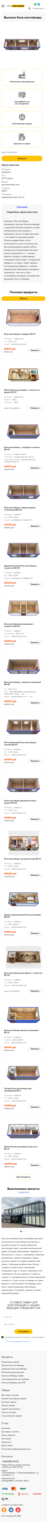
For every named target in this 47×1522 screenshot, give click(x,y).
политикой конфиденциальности (17, 1341)
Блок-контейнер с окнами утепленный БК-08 (22, 683)
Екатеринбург (38, 8)
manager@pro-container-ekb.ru (15, 1481)
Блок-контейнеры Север (13, 1376)
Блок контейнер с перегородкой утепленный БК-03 (19, 509)
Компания (6, 1428)
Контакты (7, 1456)
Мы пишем (6, 1439)
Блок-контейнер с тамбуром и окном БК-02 (22, 448)
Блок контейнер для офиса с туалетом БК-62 (23, 974)
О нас (5, 1423)
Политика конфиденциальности (16, 1449)
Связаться (6, 1442)
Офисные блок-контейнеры (14, 1369)
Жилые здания (8, 1405)
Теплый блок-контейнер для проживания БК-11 (17, 1089)
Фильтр (23, 298)
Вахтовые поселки (10, 1395)
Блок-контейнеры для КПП (14, 1383)
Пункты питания (9, 1412)
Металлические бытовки (13, 1372)
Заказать (22, 158)
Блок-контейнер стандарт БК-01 (19, 334)
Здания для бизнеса (11, 1409)
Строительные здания (12, 1416)
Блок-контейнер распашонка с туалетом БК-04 (19, 625)
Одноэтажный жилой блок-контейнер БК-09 (22, 916)
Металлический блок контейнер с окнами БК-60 (20, 743)
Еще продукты (23, 1177)
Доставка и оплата (10, 1432)
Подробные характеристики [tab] (22, 212)
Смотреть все (23, 1192)
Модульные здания (10, 1362)
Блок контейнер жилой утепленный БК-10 (21, 1031)
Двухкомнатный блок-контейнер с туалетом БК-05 (20, 567)
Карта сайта (7, 1445)
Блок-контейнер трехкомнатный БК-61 (22, 859)
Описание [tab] (22, 207)
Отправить (23, 1331)
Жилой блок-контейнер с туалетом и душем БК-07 (22, 391)
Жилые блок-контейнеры (13, 1365)
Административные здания (14, 1398)
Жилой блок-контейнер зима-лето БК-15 (21, 1148)
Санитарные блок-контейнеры (15, 1379)
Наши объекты (8, 1435)
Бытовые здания (9, 1402)
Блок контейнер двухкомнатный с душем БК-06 (20, 802)
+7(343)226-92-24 (10, 1461)
